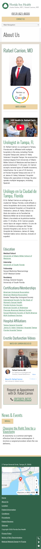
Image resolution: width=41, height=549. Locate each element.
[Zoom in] (36, 480)
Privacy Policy (7, 533)
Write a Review (20, 106)
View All (7, 421)
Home (4, 498)
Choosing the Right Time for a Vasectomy (19, 430)
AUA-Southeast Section (13, 315)
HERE (33, 492)
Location (5, 506)
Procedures (6, 518)
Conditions (5, 514)
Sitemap (5, 525)
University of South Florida (13, 265)
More (34, 374)
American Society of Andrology (15, 308)
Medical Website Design (10, 542)
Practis (23, 542)
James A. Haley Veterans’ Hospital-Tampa (20, 328)
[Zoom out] (36, 484)
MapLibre (20, 492)
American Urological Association (16, 292)
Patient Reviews (7, 521)
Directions (7, 470)
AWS (28, 492)
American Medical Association (15, 295)
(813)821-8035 (22, 399)
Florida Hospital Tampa (12, 330)
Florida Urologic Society (12, 305)
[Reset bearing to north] (36, 487)
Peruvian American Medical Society (17, 310)
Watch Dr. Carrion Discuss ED (20, 343)
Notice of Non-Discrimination (12, 538)
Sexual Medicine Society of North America (20, 313)
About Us (5, 502)
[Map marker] (20, 479)
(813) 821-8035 (20, 13)
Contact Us (20, 19)
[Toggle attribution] (36, 492)
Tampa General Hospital (12, 325)
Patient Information (9, 510)
